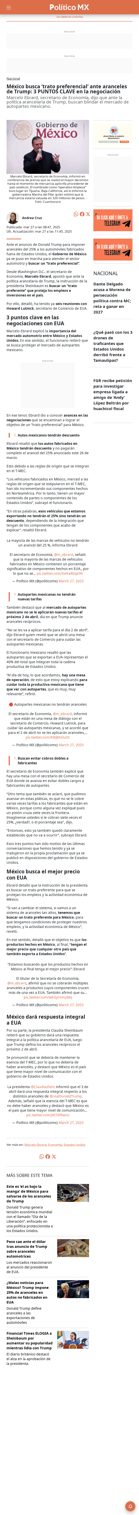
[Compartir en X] (88, 214)
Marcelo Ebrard (35, 1145)
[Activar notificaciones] (130, 1506)
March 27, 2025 (71, 581)
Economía (55, 1145)
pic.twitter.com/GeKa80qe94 (60, 573)
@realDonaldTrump (66, 1096)
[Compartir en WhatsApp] (76, 214)
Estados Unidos (74, 1145)
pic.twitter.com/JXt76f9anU (48, 1115)
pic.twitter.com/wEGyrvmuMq (48, 997)
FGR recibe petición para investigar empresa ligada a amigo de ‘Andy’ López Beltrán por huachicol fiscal (112, 394)
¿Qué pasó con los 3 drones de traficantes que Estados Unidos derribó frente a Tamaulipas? (112, 346)
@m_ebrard (63, 554)
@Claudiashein (43, 1086)
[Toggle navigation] (9, 7)
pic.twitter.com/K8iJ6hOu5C (48, 737)
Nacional (13, 78)
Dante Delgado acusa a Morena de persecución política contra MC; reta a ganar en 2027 (112, 298)
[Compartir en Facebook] (82, 214)
